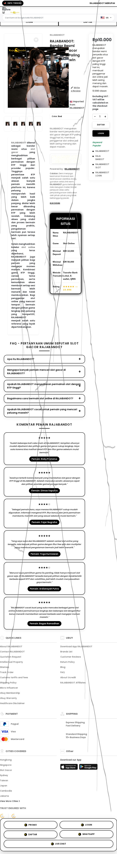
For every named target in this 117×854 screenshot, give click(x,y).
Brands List (66, 651)
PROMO (32, 823)
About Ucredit (68, 677)
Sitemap (4, 667)
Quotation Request (10, 656)
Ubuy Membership (10, 692)
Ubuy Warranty (8, 698)
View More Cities (9, 801)
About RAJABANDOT (11, 646)
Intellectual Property (11, 661)
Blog (62, 667)
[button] (36, 39)
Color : (57, 116)
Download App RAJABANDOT (76, 646)
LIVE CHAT (60, 844)
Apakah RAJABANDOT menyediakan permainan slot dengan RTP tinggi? (44, 386)
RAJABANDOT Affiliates (73, 682)
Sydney (4, 775)
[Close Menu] (3, 13)
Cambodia (6, 790)
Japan (3, 785)
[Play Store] (88, 768)
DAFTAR (87, 22)
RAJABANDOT (57, 34)
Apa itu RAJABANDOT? (20, 359)
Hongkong (6, 759)
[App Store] (69, 768)
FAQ (62, 672)
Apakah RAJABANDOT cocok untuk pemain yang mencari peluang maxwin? (42, 411)
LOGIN (29, 22)
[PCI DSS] (2, 816)
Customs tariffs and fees (14, 677)
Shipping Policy (8, 682)
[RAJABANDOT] (15, 12)
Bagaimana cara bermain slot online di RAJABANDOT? (40, 398)
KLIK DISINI (55, 203)
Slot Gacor (6, 770)
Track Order (7, 672)
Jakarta (4, 795)
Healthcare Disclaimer (12, 703)
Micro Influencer (9, 687)
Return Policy (67, 661)
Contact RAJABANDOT (12, 651)
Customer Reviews (70, 656)
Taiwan (4, 780)
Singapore (5, 764)
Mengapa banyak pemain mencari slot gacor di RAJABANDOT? (36, 371)
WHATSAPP (88, 834)
